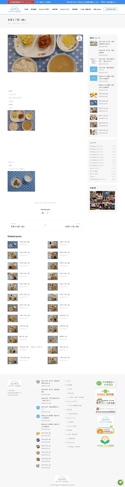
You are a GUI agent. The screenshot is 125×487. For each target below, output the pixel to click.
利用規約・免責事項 (74, 446)
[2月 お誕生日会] (99, 207)
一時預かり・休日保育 (44, 2)
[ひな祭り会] (93, 207)
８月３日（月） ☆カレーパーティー (31, 347)
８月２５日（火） (65, 252)
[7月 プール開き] (106, 194)
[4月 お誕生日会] (106, 200)
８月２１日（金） (65, 263)
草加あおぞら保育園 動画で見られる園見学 (106, 77)
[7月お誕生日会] (99, 194)
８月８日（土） (64, 315)
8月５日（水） (23, 336)
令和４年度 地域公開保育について (106, 69)
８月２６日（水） (24, 252)
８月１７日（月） (65, 284)
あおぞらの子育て (72, 401)
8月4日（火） (64, 336)
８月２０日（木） (24, 273)
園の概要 (69, 385)
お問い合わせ (71, 442)
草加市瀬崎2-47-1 (111, 2)
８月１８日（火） (24, 284)
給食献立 (71, 422)
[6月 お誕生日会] (93, 200)
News (70, 389)
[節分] (112, 207)
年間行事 (69, 409)
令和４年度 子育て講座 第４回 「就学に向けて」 (106, 60)
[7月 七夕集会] (112, 194)
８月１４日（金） (65, 294)
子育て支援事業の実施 (75, 405)
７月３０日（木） (65, 357)
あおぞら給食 (12, 36)
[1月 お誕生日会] (106, 207)
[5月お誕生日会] (99, 200)
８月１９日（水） (65, 273)
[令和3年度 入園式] (112, 200)
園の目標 (71, 393)
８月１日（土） (64, 347)
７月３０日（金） (24, 357)
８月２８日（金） (24, 242)
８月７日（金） (24, 326)
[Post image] (13, 244)
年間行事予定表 (73, 414)
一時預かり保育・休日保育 (76, 397)
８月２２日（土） (24, 263)
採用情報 (69, 430)
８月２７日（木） (65, 242)
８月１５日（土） (24, 294)
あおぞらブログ (71, 418)
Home (68, 381)
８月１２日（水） (65, 305)
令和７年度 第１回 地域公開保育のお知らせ (106, 43)
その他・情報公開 (72, 434)
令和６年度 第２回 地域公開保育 (106, 51)
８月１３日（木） (24, 305)
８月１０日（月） (24, 315)
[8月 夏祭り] (93, 194)
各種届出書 (72, 438)
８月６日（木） (64, 326)
